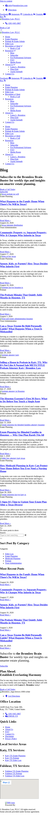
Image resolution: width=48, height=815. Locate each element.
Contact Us (9, 122)
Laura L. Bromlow (17, 115)
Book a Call (15, 97)
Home (7, 85)
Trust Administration (13, 563)
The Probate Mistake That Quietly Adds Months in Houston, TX (21, 296)
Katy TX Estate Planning (15, 756)
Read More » (5, 220)
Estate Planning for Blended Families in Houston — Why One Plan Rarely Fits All (22, 433)
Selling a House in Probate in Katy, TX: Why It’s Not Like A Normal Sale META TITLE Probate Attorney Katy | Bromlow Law (23, 365)
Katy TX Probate (12, 758)
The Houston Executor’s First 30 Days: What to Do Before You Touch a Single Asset (23, 400)
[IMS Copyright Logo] (10, 803)
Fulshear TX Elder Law (14, 776)
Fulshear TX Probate (13, 773)
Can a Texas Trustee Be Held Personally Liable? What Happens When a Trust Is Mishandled (21, 329)
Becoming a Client (12, 94)
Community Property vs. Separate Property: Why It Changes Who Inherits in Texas (23, 234)
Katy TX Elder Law (13, 760)
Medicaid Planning (12, 558)
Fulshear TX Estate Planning (16, 771)
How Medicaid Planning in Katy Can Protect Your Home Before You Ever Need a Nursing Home (23, 468)
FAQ (12, 108)
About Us (9, 113)
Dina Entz (14, 117)
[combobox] (12, 535)
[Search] (1, 538)
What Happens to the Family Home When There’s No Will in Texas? (22, 203)
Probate (8, 561)
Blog (12, 101)
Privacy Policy (11, 739)
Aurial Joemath (16, 120)
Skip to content (6, 1)
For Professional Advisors (20, 106)
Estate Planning (11, 87)
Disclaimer (9, 736)
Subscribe (14, 103)
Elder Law (9, 92)
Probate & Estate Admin (15, 90)
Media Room (15, 110)
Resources (9, 99)
